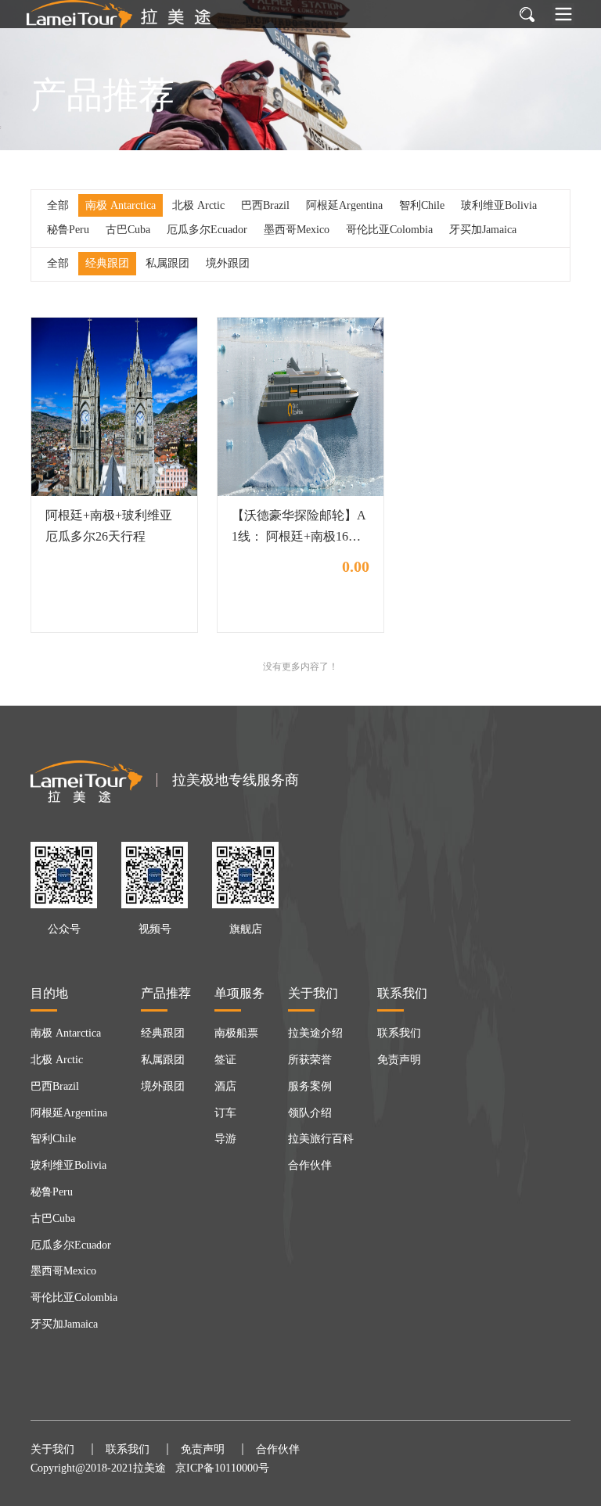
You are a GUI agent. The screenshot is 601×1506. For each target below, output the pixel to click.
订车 (225, 1113)
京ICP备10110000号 (222, 1468)
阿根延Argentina (344, 205)
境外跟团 (228, 263)
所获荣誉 (310, 1060)
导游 (225, 1139)
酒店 (225, 1086)
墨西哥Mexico (296, 229)
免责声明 (399, 1060)
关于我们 (52, 1449)
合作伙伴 (310, 1165)
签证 (225, 1060)
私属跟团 (167, 263)
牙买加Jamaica (482, 229)
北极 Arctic (198, 205)
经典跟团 (107, 263)
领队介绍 (310, 1113)
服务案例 (310, 1086)
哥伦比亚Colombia (389, 229)
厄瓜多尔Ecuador (207, 229)
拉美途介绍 (315, 1033)
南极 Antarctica (120, 205)
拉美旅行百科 (321, 1139)
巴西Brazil (265, 205)
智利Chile (421, 205)
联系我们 (399, 1033)
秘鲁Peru (68, 229)
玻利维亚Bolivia (499, 205)
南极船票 (236, 1033)
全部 (58, 205)
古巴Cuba (128, 229)
